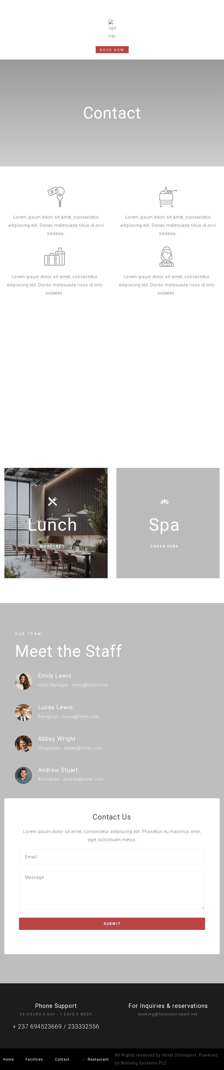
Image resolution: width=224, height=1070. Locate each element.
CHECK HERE (164, 546)
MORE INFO (52, 546)
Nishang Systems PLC (144, 1063)
